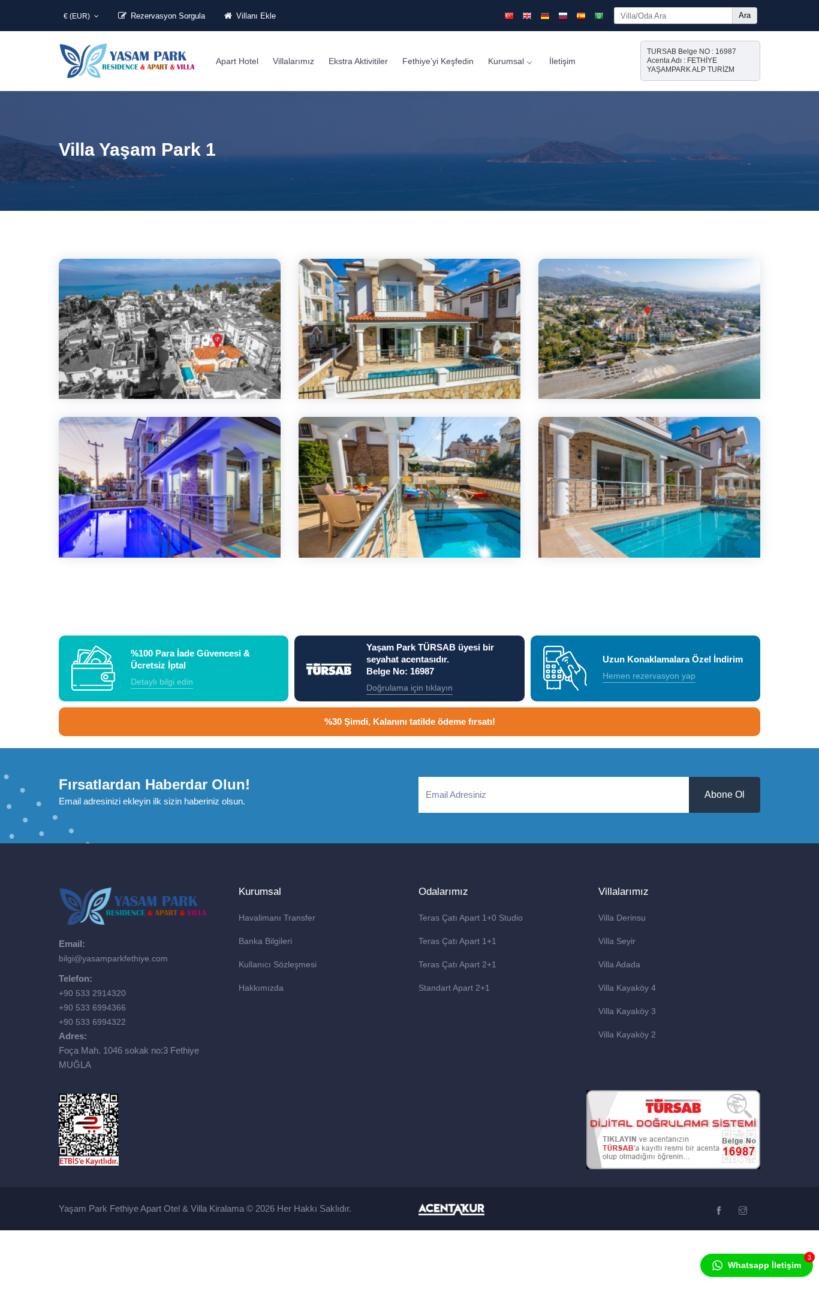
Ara (745, 15)
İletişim (562, 61)
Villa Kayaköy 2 (627, 1034)
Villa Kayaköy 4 (627, 988)
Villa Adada (619, 964)
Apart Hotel (237, 61)
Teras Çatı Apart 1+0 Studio (470, 917)
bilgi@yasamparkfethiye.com (113, 958)
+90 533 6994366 (92, 1007)
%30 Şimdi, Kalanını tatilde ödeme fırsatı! (409, 721)
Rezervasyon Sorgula (166, 15)
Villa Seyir (617, 941)
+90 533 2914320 (92, 993)
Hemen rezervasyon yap (649, 675)
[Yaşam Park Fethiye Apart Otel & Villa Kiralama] (128, 59)
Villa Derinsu (622, 917)
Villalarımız (293, 61)
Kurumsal (506, 61)
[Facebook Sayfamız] (720, 1211)
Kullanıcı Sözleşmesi (278, 964)
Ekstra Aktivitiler (358, 61)
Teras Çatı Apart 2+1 (457, 964)
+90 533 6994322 (92, 1022)
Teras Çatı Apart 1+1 (457, 941)
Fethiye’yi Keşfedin (438, 61)
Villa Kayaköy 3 (627, 1011)
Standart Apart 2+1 (454, 988)
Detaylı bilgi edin (162, 681)
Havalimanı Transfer (277, 917)
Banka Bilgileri (265, 941)
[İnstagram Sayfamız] (744, 1211)
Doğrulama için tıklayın (409, 687)
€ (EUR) (78, 16)
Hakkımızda (261, 988)
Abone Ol (724, 794)
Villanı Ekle (255, 15)
